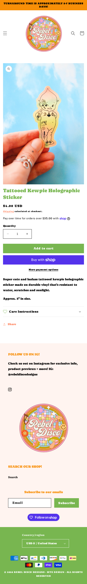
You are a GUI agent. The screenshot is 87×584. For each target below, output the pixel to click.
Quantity (9, 225)
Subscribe (66, 503)
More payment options (43, 269)
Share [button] (12, 324)
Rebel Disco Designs (29, 572)
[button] (5, 33)
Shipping (8, 211)
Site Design (55, 572)
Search (13, 477)
